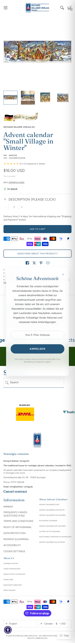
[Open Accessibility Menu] (8, 630)
